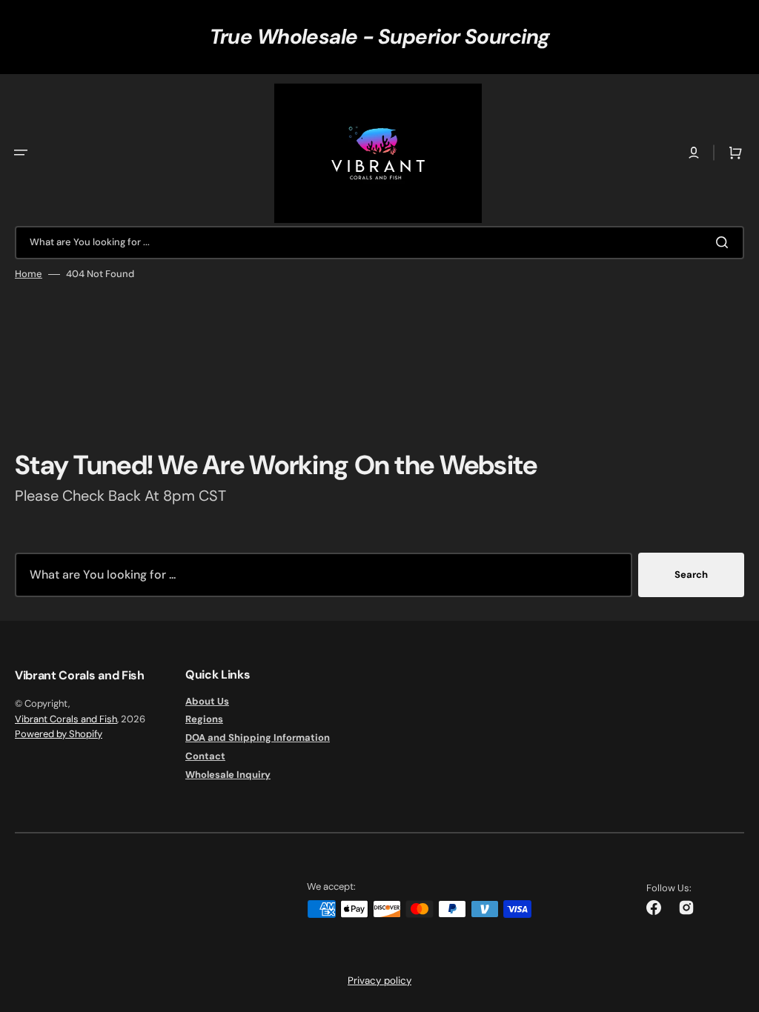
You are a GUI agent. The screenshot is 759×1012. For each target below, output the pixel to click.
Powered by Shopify (58, 734)
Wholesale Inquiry (228, 774)
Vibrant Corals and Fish (66, 719)
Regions (204, 719)
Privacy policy (379, 980)
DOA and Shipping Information (257, 737)
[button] (20, 152)
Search (691, 574)
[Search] (725, 242)
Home (28, 274)
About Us (207, 702)
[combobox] (379, 242)
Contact (205, 756)
